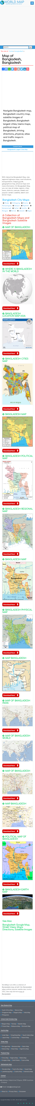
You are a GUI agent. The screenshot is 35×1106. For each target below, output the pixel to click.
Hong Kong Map (15, 1035)
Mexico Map (18, 1010)
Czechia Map (15, 1037)
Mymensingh (7, 208)
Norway (14, 1024)
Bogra (29, 211)
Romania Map (16, 1046)
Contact (3, 1075)
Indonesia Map (28, 1071)
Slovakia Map (6, 1069)
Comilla (24, 208)
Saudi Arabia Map (28, 1035)
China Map (5, 1058)
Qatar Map (25, 1046)
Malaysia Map (15, 1026)
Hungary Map (6, 1060)
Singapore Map (6, 1012)
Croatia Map (18, 1071)
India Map (27, 1012)
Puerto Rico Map (17, 1069)
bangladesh (19, 51)
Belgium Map (6, 1024)
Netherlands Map (6, 1064)
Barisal (13, 211)
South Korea (16, 1060)
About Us (4, 1091)
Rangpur (5, 211)
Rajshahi (26, 205)
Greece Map (5, 1049)
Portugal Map (6, 1046)
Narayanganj (7, 205)
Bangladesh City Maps (15, 200)
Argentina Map (24, 1049)
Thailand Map (5, 1053)
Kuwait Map (28, 1069)
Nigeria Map (14, 1058)
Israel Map (5, 1035)
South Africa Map (7, 1010)
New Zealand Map (6, 1005)
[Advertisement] (17, 25)
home (11, 51)
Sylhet (16, 208)
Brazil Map (14, 1049)
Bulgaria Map (18, 1012)
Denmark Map (26, 1026)
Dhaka (7, 203)
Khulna (25, 203)
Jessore (22, 211)
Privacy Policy (13, 1091)
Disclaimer (22, 1091)
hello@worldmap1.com (13, 1087)
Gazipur (17, 205)
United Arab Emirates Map (9, 1019)
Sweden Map (22, 1024)
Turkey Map (4, 1041)
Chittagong (16, 203)
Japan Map (5, 1037)
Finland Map (6, 1026)
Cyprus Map (25, 1060)
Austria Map (4, 1030)
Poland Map (25, 1037)
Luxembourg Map (7, 1071)
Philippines (5, 1015)
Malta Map (23, 1058)
